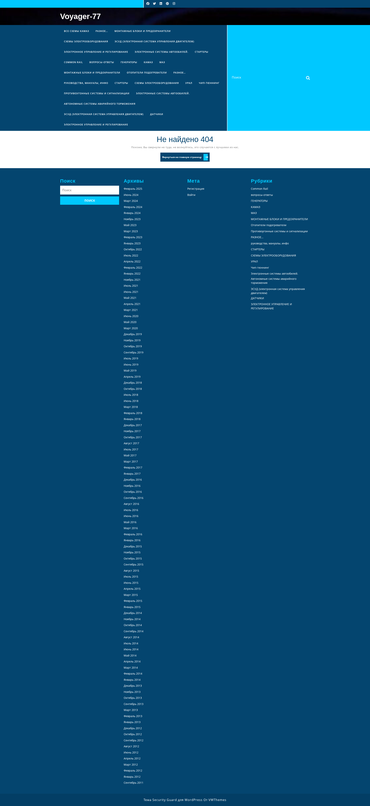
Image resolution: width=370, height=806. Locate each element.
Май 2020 (130, 322)
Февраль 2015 (133, 601)
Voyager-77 (80, 16)
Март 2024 (131, 201)
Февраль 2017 (133, 467)
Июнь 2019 (131, 364)
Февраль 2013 (133, 716)
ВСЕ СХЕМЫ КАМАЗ (76, 31)
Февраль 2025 (133, 188)
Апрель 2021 (132, 304)
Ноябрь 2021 (132, 279)
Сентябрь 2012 (133, 740)
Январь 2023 (132, 243)
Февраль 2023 (133, 237)
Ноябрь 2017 (132, 431)
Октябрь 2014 (133, 625)
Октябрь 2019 (133, 346)
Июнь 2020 (131, 316)
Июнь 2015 (131, 583)
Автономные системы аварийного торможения (99, 103)
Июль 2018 (131, 395)
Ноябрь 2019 (132, 340)
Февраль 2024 (133, 207)
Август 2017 (131, 443)
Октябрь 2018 (133, 389)
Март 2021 (131, 310)
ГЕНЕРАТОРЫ (129, 62)
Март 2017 (131, 461)
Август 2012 (131, 746)
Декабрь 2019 (133, 334)
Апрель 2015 (132, 589)
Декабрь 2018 (133, 382)
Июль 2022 (131, 255)
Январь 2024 (132, 213)
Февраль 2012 (133, 770)
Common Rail (73, 62)
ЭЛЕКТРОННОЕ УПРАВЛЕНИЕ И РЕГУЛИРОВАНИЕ (96, 51)
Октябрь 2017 (133, 437)
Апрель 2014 (132, 661)
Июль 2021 (131, 285)
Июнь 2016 (131, 516)
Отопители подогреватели (147, 72)
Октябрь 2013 (133, 698)
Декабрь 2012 (133, 728)
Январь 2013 (132, 722)
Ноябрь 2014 (132, 619)
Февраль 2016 (133, 534)
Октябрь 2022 (133, 249)
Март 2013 (131, 710)
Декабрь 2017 (133, 425)
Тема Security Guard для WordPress (173, 800)
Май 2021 (130, 298)
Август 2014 (131, 637)
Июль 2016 (131, 510)
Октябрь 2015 (133, 558)
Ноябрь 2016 (132, 486)
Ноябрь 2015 (132, 552)
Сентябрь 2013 (133, 704)
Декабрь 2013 (133, 685)
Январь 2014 (132, 680)
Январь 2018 (132, 419)
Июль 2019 (131, 358)
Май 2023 (130, 225)
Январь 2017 (132, 473)
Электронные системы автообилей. (161, 51)
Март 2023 (131, 231)
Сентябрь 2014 (133, 631)
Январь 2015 (132, 607)
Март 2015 (131, 595)
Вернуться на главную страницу (186, 158)
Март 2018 (131, 407)
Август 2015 (131, 570)
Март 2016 (131, 528)
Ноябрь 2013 (132, 692)
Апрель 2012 (132, 758)
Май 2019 (130, 370)
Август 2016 (131, 504)
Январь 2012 (132, 776)
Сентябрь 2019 (133, 352)
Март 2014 (131, 667)
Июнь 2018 (131, 401)
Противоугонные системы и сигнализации (97, 93)
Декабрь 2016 (133, 479)
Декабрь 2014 (133, 613)
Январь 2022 (132, 273)
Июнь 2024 (131, 195)
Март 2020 (131, 328)
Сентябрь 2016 (133, 498)
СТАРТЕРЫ (201, 51)
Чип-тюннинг (209, 83)
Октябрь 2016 (133, 492)
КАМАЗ (148, 62)
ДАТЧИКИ (156, 114)
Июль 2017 (131, 449)
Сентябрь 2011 (133, 782)
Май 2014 (130, 655)
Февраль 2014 (133, 673)
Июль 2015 (131, 576)
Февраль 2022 (133, 267)
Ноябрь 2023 (132, 219)
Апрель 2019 (132, 376)
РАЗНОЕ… (102, 31)
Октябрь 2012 (133, 734)
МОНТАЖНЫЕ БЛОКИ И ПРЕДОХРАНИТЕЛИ (142, 31)
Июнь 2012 (131, 752)
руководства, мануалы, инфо (86, 83)
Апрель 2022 (132, 261)
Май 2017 (130, 455)
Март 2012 (131, 764)
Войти (191, 195)
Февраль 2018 (133, 413)
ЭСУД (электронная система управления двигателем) (154, 41)
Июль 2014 (131, 643)
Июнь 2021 (131, 292)
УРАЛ (188, 83)
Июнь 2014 (131, 649)
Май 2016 (130, 522)
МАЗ (162, 62)
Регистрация (195, 188)
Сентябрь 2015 (133, 564)
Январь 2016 (132, 540)
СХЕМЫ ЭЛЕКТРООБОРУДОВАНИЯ (86, 41)
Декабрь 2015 (133, 546)
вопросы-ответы (101, 62)
